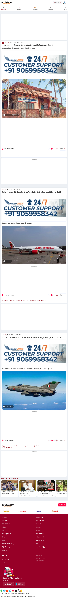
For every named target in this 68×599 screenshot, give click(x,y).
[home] (7, 2)
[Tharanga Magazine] (6, 511)
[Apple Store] (8, 584)
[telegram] (10, 590)
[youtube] (7, 590)
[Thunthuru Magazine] (55, 511)
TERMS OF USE (40, 561)
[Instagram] (13, 590)
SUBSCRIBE (62, 505)
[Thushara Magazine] (38, 511)
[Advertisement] (34, 27)
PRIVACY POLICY (40, 558)
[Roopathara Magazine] (22, 511)
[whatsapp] (1, 590)
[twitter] (16, 590)
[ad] (35, 64)
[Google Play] (20, 584)
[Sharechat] (21, 590)
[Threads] (18, 590)
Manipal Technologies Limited (26, 596)
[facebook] (4, 590)
